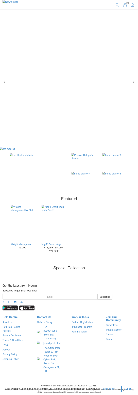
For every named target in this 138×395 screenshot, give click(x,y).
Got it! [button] (127, 389)
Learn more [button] (108, 388)
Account (7, 349)
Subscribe (105, 296)
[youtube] (22, 302)
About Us (7, 322)
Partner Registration (82, 322)
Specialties (111, 325)
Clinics (109, 334)
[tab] (118, 4)
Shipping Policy (11, 359)
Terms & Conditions (13, 340)
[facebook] (3, 302)
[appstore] (26, 307)
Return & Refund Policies (11, 328)
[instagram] (15, 302)
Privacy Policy (10, 354)
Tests (109, 339)
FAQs (5, 344)
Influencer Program (82, 326)
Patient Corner (114, 329)
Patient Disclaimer (12, 335)
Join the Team (79, 331)
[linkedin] (9, 302)
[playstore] (10, 307)
